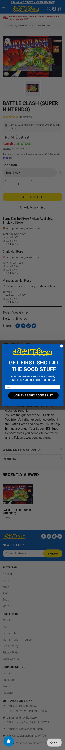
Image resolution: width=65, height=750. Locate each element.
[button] (32, 364)
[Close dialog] (61, 346)
